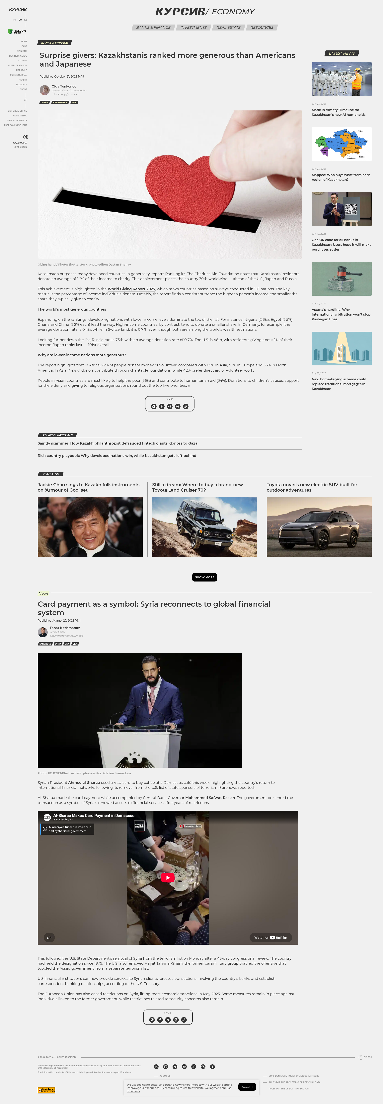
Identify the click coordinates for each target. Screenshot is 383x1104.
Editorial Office (17, 111)
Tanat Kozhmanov (65, 628)
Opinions (22, 51)
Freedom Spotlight (15, 125)
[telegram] (175, 1066)
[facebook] (212, 1066)
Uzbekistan (20, 147)
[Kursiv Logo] (18, 9)
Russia (98, 340)
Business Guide (18, 56)
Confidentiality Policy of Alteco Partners (294, 1076)
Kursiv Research (17, 65)
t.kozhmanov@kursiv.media (66, 635)
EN (20, 20)
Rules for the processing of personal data (294, 1082)
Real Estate (228, 27)
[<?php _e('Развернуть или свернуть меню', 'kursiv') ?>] (25, 137)
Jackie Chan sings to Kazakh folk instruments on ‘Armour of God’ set (88, 487)
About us (165, 1076)
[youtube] (184, 1066)
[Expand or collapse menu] (25, 100)
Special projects (17, 120)
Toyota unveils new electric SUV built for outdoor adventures (312, 487)
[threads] (203, 1066)
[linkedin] (156, 1066)
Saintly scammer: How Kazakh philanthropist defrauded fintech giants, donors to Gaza (117, 443)
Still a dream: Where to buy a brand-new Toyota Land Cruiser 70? (197, 487)
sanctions (45, 644)
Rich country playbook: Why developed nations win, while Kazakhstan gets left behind (117, 456)
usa (74, 102)
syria (58, 644)
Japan (58, 345)
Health (23, 80)
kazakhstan (60, 102)
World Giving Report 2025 (131, 289)
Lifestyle (21, 70)
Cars (24, 46)
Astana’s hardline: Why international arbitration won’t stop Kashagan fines (341, 314)
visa (75, 644)
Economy (21, 84)
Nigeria (251, 319)
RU (14, 20)
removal (120, 958)
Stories (22, 60)
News (24, 41)
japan (44, 102)
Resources (262, 27)
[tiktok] (193, 1066)
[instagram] (165, 1066)
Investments (193, 27)
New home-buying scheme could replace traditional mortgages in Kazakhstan (339, 384)
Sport (23, 89)
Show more (204, 577)
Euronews (228, 787)
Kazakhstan (20, 143)
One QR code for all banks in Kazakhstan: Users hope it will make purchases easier (341, 244)
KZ (25, 20)
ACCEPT (247, 1087)
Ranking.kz (175, 274)
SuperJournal (18, 75)
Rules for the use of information (289, 1089)
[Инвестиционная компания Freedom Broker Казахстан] (17, 31)
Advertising (20, 115)
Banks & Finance (153, 27)
